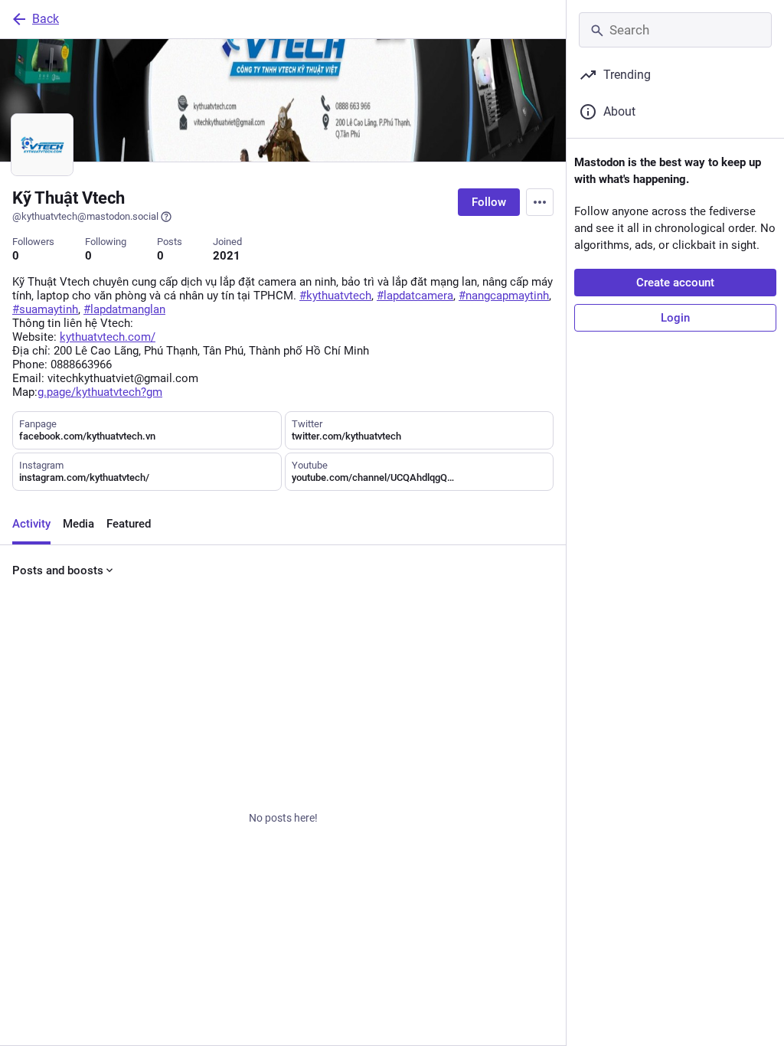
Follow (489, 202)
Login (675, 318)
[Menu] (540, 202)
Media (78, 524)
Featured (128, 524)
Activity (31, 524)
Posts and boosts (57, 570)
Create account (675, 282)
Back (45, 18)
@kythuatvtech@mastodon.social (85, 216)
